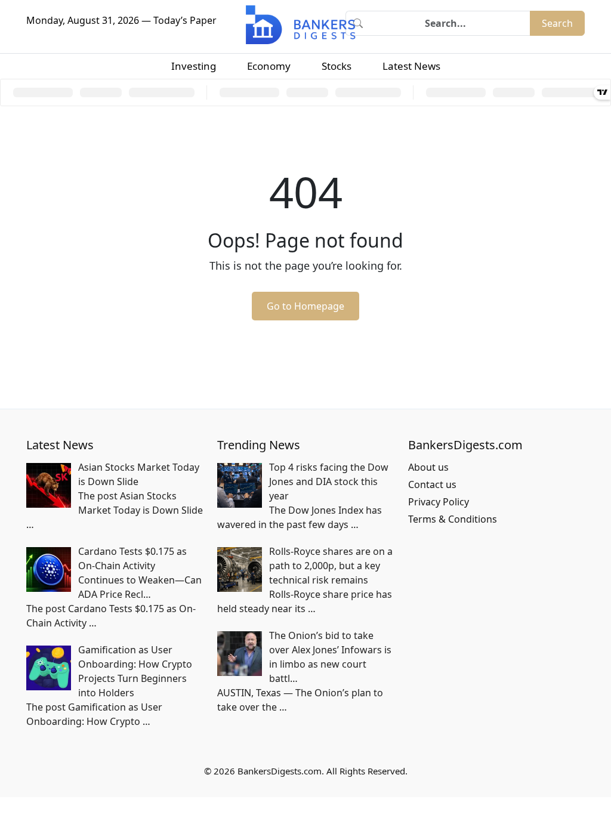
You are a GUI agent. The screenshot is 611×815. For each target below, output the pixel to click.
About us (428, 467)
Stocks (336, 66)
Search (557, 23)
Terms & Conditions (452, 519)
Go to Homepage (305, 306)
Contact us (432, 484)
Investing (193, 66)
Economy (269, 66)
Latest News (411, 66)
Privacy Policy (438, 501)
